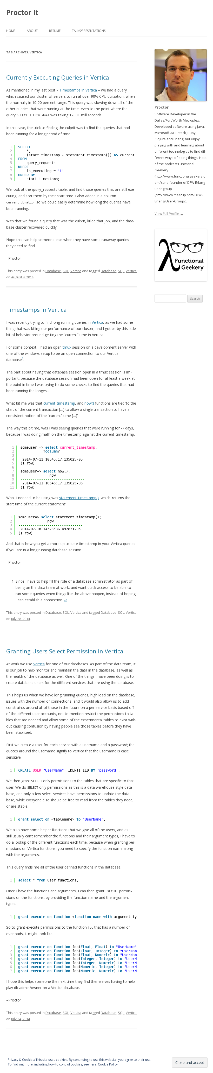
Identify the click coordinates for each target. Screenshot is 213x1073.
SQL (66, 271)
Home (10, 31)
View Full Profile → (169, 213)
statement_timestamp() (79, 497)
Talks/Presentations (88, 31)
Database (53, 271)
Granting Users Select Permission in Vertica (64, 651)
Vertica (75, 271)
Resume (55, 31)
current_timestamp (59, 403)
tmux (67, 347)
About (32, 31)
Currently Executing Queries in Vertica (57, 77)
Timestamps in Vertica (78, 90)
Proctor (162, 107)
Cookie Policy (108, 1064)
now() (89, 403)
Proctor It (22, 12)
